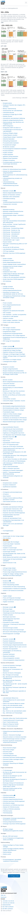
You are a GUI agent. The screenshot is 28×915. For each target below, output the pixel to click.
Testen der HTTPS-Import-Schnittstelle (13, 446)
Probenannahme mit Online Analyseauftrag (14, 586)
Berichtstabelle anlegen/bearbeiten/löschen (14, 406)
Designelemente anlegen (9, 331)
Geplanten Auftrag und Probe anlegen (12, 352)
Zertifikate (5, 397)
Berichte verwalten (8, 379)
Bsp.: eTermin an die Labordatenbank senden (14, 711)
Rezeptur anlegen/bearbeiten (10, 369)
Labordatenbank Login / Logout (11, 240)
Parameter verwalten (8, 639)
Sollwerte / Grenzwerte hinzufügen (12, 735)
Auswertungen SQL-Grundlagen (11, 542)
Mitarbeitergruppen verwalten (10, 213)
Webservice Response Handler (11, 724)
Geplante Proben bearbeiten (10, 158)
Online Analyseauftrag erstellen (11, 584)
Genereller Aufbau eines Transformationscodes (15, 718)
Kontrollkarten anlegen (9, 803)
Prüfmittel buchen (7, 811)
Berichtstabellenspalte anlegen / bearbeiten (14, 408)
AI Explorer (6, 494)
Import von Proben (8, 438)
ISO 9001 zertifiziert (8, 908)
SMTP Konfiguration (8, 125)
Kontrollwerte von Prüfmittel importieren (13, 805)
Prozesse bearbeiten (8, 150)
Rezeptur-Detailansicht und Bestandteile (13, 370)
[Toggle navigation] (26, 2)
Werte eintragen (7, 306)
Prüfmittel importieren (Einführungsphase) (14, 801)
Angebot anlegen (7, 596)
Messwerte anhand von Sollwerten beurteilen (14, 737)
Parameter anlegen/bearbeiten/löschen (13, 643)
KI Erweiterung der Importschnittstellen (13, 429)
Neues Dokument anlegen (9, 747)
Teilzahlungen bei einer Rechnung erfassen (14, 613)
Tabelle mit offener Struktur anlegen (12, 414)
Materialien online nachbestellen (11, 196)
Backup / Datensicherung (9, 108)
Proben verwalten (7, 303)
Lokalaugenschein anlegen (10, 361)
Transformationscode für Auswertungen (13, 720)
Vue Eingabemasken (8, 530)
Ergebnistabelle (7, 308)
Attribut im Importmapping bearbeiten (13, 431)
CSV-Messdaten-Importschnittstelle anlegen (14, 434)
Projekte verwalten (8, 152)
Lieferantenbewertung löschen (11, 185)
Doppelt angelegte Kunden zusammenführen (14, 264)
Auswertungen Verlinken (9, 551)
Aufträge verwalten (8, 286)
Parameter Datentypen (9, 654)
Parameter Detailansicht (9, 641)
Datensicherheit (7, 904)
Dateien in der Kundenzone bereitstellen (13, 590)
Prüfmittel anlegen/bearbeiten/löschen (13, 799)
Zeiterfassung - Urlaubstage (10, 236)
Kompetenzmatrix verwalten (10, 483)
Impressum (3, 897)
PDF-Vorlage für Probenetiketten (11, 341)
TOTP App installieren (8, 251)
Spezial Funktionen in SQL (9, 562)
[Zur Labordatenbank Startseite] (3, 2)
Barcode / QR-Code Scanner (10, 836)
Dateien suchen (7, 854)
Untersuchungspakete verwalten (11, 658)
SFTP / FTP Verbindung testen (10, 444)
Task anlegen (6, 219)
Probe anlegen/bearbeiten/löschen (12, 305)
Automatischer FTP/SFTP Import (11, 442)
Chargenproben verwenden (10, 204)
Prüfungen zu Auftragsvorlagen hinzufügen (14, 354)
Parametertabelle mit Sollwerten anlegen (13, 410)
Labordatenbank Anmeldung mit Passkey (13, 249)
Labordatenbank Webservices (10, 698)
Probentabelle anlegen (8, 412)
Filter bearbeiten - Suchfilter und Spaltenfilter (14, 314)
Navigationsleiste (7, 103)
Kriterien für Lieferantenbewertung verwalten (14, 169)
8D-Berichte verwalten (9, 146)
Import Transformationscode (10, 726)
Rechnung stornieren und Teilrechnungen (13, 629)
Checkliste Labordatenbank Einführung (13, 507)
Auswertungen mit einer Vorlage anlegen (13, 536)
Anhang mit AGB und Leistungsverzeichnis (14, 599)
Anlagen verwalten (8, 346)
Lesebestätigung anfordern (10, 755)
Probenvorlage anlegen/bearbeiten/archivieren (15, 572)
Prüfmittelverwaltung (8, 795)
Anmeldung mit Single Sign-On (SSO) (12, 114)
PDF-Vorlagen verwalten (9, 327)
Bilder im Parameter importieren (11, 468)
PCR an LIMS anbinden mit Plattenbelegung (14, 461)
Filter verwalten (7, 312)
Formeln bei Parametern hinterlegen (12, 665)
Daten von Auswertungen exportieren (12, 549)
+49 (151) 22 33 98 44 (8, 903)
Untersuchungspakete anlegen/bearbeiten (13, 660)
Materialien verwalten (8, 191)
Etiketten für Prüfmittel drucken (11, 807)
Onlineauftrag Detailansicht (10, 141)
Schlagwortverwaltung (9, 160)
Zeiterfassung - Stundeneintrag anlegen (13, 228)
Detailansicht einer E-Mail (9, 271)
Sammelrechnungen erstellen (10, 627)
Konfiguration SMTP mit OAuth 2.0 (12, 127)
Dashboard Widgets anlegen (10, 133)
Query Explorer (7, 496)
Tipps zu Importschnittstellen (10, 466)
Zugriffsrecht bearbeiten (9, 226)
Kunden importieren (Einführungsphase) (13, 279)
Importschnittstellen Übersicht (11, 427)
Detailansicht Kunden (8, 260)
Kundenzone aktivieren (9, 582)
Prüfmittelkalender (7, 812)
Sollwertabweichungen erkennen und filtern (14, 738)
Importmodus (6, 440)
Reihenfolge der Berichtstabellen (11, 415)
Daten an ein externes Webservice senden (13, 703)
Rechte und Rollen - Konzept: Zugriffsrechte (14, 224)
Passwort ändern (7, 241)
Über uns (3, 895)
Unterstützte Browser (8, 112)
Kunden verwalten (7, 258)
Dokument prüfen (7, 751)
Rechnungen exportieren (9, 616)
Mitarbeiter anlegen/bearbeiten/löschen (13, 211)
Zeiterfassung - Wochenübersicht (11, 232)
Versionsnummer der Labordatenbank (12, 110)
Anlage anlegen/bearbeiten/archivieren (13, 348)
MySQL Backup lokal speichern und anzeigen (14, 557)
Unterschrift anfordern (8, 383)
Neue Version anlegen (8, 749)
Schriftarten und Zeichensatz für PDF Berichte (15, 417)
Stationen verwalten (8, 318)
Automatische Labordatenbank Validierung (14, 118)
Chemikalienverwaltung (9, 198)
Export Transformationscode (10, 722)
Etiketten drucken (7, 116)
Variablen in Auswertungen (10, 547)
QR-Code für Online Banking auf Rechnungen (14, 631)
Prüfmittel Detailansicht (9, 797)
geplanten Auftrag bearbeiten (10, 156)
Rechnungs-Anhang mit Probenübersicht (13, 783)
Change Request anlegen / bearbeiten (12, 137)
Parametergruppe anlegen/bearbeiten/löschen (15, 644)
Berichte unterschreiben (9, 385)
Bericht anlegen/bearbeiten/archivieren (13, 381)
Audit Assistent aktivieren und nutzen (12, 501)
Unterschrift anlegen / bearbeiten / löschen (14, 400)
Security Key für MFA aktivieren (11, 247)
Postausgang (6, 270)
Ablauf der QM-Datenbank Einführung (12, 510)
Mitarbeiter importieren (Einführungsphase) (14, 253)
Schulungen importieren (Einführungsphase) (14, 823)
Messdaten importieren (9, 436)
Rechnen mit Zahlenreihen (9, 667)
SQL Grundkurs (7, 538)
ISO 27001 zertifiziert (8, 906)
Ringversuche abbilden (9, 656)
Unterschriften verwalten (9, 399)
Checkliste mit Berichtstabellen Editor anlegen (15, 419)
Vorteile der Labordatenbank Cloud (12, 518)
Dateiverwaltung (7, 852)
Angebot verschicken (8, 601)
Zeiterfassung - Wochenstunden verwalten (14, 238)
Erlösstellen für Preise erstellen (11, 622)
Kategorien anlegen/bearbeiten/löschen (13, 120)
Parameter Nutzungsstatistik (10, 648)
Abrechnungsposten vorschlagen (11, 633)
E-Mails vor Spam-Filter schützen (11, 393)
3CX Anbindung (7, 281)
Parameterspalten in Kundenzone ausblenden (14, 588)
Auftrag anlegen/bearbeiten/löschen (12, 290)
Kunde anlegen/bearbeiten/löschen (12, 262)
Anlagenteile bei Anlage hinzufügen (12, 350)
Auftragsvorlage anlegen (9, 568)
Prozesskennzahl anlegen (9, 144)
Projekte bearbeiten (8, 154)
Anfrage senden (14, 876)
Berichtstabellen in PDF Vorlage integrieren (14, 335)
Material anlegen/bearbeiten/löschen (12, 192)
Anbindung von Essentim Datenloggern (13, 470)
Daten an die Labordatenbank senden (12, 705)
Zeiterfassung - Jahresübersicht (11, 234)
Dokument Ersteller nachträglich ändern (13, 759)
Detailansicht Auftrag (8, 288)
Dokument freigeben (8, 753)
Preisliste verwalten (8, 615)
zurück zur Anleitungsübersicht (9, 8)
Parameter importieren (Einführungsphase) (14, 512)
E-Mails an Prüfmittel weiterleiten (11, 809)
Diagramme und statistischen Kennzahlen (13, 310)
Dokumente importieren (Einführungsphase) (14, 757)
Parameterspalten (7, 545)
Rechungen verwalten (8, 607)
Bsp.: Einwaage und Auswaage (11, 674)
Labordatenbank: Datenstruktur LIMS (12, 509)
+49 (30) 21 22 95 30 (8, 901)
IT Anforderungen (7, 770)
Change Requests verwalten (10, 135)
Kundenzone (6, 581)
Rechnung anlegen (7, 609)
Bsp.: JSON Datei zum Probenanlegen (12, 713)
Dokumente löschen (8, 761)
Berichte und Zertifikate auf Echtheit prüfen (14, 395)
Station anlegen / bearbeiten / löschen (13, 320)
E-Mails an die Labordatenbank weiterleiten (14, 277)
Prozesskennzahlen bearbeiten (11, 143)
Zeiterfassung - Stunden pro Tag (11, 230)
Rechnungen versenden (9, 611)
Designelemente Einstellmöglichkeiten (12, 333)
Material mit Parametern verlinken (11, 194)
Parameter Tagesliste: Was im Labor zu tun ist (15, 646)
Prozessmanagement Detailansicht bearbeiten (15, 148)
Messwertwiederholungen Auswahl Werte (13, 421)
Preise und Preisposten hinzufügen (12, 598)
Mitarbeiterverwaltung (8, 209)
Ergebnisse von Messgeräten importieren (13, 433)
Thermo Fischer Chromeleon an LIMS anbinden (15, 459)
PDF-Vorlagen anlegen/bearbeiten (11, 329)
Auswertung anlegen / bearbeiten (11, 544)
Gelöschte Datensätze (8, 139)
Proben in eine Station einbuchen (11, 322)
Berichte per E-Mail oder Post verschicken (14, 391)
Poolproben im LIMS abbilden (10, 316)
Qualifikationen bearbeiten (10, 486)
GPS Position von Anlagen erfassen (12, 359)
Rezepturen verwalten (8, 367)
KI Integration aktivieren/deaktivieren (12, 492)
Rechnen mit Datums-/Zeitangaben (12, 673)
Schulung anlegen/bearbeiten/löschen (12, 821)
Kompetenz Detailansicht (9, 484)
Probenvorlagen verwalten (10, 570)
